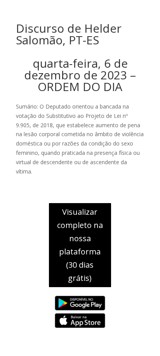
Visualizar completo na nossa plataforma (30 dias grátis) (80, 245)
